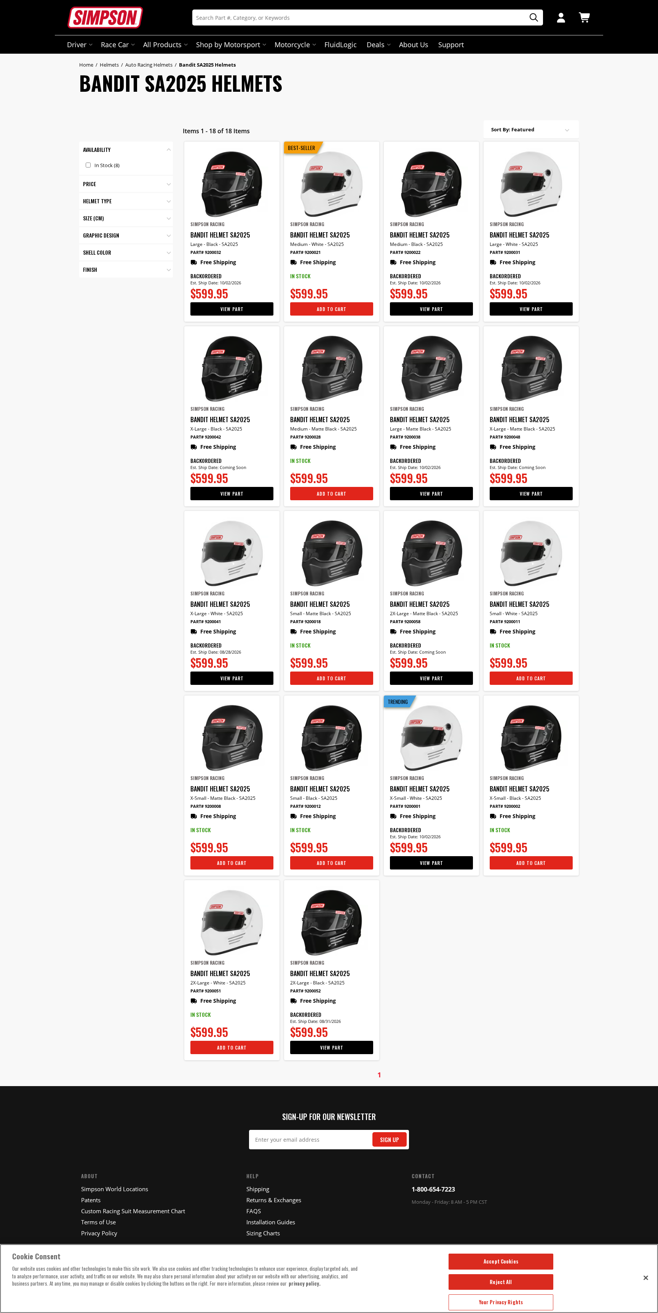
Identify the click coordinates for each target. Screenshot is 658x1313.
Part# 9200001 (405, 806)
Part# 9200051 (205, 991)
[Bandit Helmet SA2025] (231, 184)
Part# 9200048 (505, 437)
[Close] (645, 1277)
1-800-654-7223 (433, 1189)
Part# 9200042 (205, 437)
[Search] (531, 18)
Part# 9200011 (505, 621)
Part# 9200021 (305, 252)
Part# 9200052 (305, 991)
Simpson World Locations (114, 1189)
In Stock (107, 165)
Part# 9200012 (305, 806)
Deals (376, 44)
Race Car (115, 44)
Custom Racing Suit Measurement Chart (133, 1211)
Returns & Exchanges (273, 1200)
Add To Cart (332, 309)
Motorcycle (292, 44)
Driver (76, 44)
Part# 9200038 (405, 437)
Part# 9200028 (305, 437)
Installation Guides (270, 1222)
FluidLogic (340, 44)
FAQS (253, 1211)
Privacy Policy (99, 1233)
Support (451, 44)
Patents (91, 1200)
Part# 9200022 (405, 252)
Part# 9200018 (305, 621)
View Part (232, 309)
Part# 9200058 (405, 621)
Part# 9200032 (205, 252)
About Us (413, 44)
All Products (162, 44)
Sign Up (389, 1140)
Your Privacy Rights (501, 1302)
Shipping (257, 1189)
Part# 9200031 (505, 252)
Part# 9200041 (205, 621)
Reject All (501, 1282)
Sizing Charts (263, 1233)
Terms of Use (98, 1222)
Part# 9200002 (505, 806)
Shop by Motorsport (228, 44)
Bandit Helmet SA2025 (220, 234)
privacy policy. (305, 1283)
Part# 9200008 (205, 806)
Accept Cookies (501, 1261)
